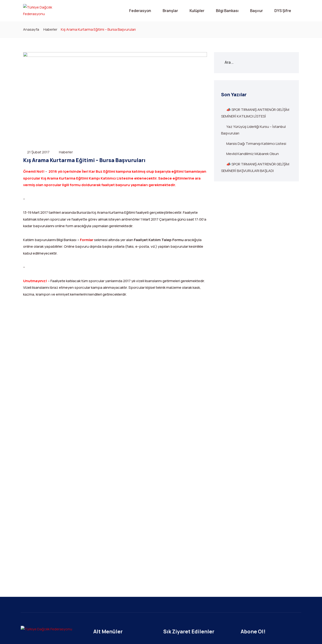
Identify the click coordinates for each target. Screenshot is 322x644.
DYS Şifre (282, 10)
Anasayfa (31, 29)
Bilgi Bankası (227, 10)
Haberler (50, 29)
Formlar (86, 239)
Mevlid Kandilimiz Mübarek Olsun (252, 153)
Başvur (256, 10)
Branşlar (170, 10)
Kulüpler (197, 10)
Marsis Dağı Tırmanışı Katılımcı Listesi (256, 143)
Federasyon (140, 10)
